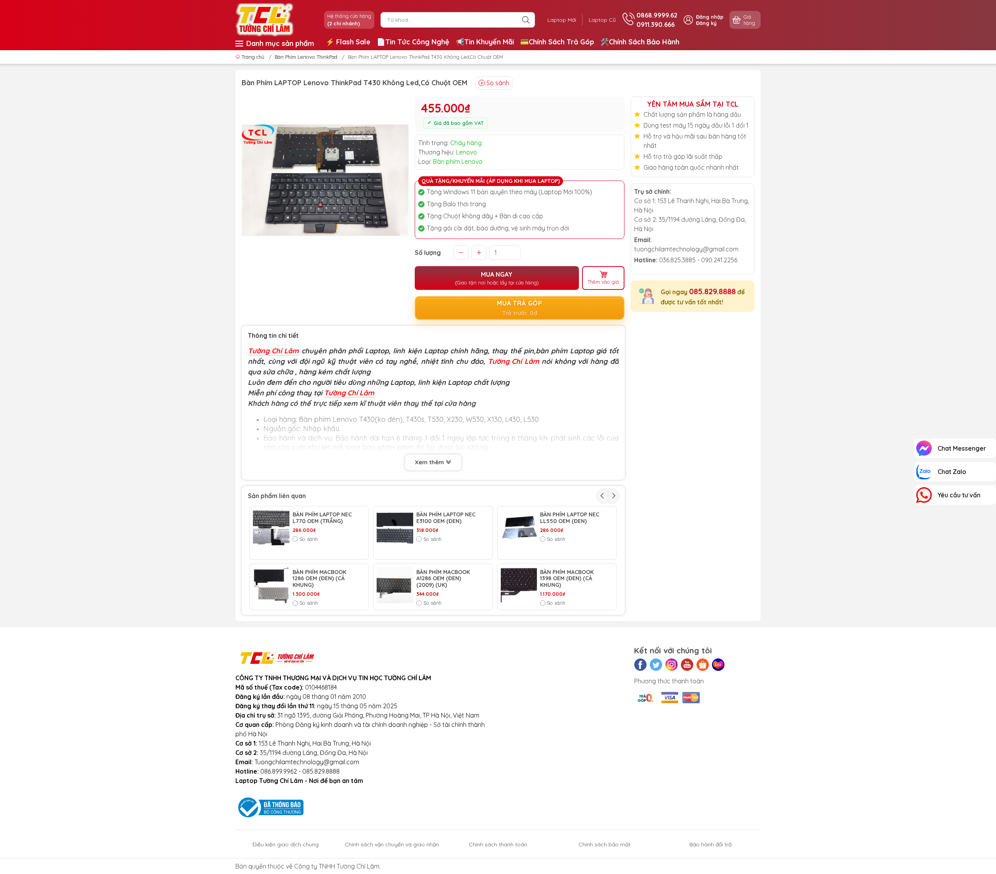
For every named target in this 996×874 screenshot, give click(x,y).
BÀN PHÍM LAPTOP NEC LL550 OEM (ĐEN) (569, 518)
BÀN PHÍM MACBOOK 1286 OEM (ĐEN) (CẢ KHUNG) (319, 578)
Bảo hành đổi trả (710, 844)
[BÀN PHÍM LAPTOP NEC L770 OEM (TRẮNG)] (271, 527)
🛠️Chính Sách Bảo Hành (639, 41)
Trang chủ (253, 57)
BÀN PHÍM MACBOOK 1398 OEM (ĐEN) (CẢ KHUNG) (567, 578)
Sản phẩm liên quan (277, 496)
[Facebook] (640, 664)
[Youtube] (687, 664)
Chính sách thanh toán (498, 844)
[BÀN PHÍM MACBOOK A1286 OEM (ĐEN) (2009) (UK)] (395, 585)
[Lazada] (718, 664)
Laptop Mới (561, 19)
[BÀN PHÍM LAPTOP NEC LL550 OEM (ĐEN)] (519, 527)
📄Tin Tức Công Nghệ (413, 41)
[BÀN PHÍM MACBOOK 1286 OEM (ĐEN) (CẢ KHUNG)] (271, 585)
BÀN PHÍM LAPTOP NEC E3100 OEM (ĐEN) (445, 518)
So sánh (497, 83)
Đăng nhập (709, 17)
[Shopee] (702, 664)
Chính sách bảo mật (604, 844)
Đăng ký (706, 23)
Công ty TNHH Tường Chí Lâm (336, 866)
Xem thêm (430, 462)
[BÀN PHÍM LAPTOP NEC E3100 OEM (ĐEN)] (395, 527)
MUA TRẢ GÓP (519, 307)
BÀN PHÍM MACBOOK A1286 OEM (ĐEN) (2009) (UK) (443, 578)
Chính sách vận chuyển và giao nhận (392, 844)
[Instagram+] (671, 664)
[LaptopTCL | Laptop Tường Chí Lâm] (264, 19)
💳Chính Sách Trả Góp (557, 41)
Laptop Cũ (602, 19)
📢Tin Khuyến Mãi (485, 41)
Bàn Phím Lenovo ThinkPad (306, 57)
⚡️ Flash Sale (348, 41)
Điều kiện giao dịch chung (286, 844)
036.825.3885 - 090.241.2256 (698, 260)
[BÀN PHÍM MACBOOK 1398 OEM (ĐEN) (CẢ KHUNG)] (519, 585)
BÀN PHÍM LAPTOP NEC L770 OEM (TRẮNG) (322, 518)
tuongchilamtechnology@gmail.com (686, 249)
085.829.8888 (712, 291)
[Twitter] (656, 664)
